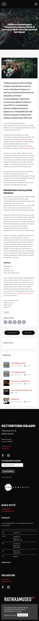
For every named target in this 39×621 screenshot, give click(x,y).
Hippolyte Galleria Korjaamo (25, 293)
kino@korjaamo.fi (7, 581)
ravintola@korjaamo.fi (8, 511)
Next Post (28, 333)
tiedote (6, 312)
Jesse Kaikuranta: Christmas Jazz (21, 390)
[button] (37, 18)
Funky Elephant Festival (18, 363)
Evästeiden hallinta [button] (10, 615)
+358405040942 (6, 509)
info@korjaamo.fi (6, 446)
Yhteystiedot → (6, 448)
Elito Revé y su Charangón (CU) (20, 381)
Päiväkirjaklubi (24, 139)
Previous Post (12, 333)
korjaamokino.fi (6, 579)
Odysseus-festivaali (29, 148)
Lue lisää (18, 611)
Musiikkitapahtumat (18, 365)
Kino (15, 293)
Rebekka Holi (15, 399)
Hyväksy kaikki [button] (22, 615)
